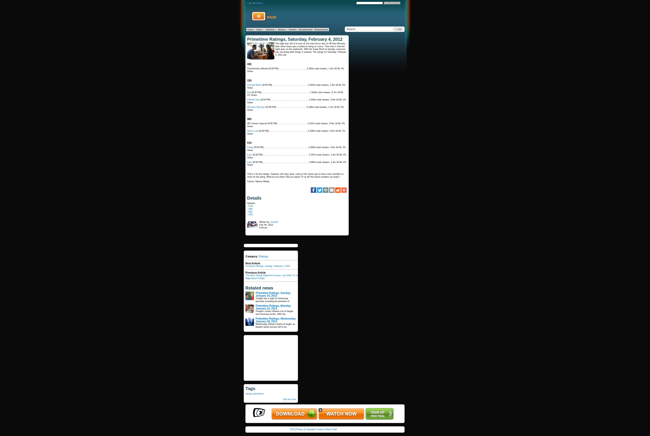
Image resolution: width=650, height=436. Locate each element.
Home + (251, 29)
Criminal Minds (254, 85)
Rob (249, 92)
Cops (249, 154)
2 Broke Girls (253, 99)
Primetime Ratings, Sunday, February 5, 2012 (267, 266)
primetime (259, 393)
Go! (399, 29)
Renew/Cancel (321, 29)
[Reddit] (338, 190)
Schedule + (271, 29)
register (259, 3)
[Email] (332, 190)
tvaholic (274, 222)
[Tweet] (320, 190)
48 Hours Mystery (256, 107)
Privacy (300, 429)
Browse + (282, 29)
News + (260, 29)
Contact (320, 429)
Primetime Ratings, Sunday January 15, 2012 (273, 294)
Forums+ (293, 29)
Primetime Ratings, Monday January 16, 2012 (273, 307)
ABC (250, 212)
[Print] (326, 190)
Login (249, 3)
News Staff (331, 429)
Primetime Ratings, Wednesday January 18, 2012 (276, 320)
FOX (250, 206)
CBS (250, 214)
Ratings (263, 256)
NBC (250, 209)
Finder (250, 147)
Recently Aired (305, 29)
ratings (248, 393)
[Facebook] (313, 190)
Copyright (310, 429)
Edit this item (289, 399)
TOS (292, 429)
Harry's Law (252, 131)
